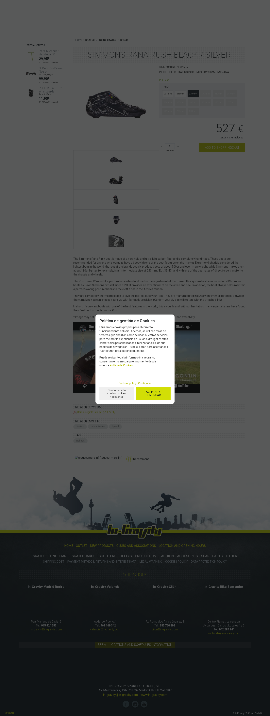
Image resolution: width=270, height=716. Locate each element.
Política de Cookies (121, 365)
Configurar (144, 383)
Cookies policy (127, 383)
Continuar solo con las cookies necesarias (116, 394)
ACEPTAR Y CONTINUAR (153, 393)
